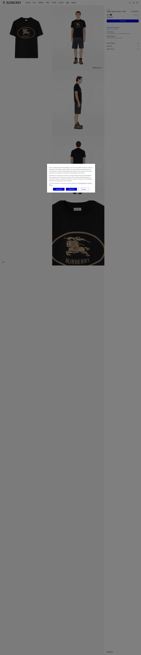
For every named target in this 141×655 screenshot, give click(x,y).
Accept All (59, 189)
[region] (71, 178)
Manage (83, 189)
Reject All (71, 189)
